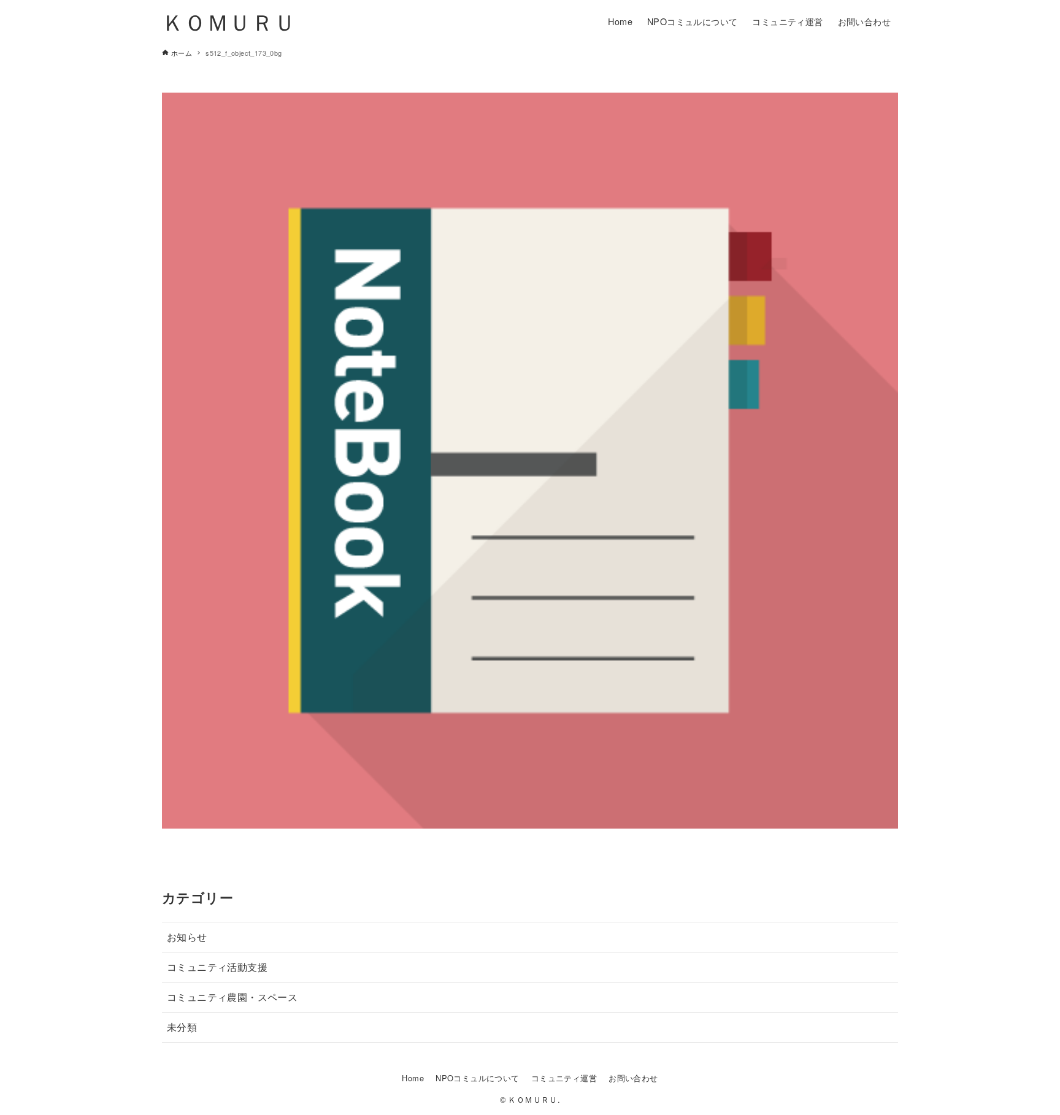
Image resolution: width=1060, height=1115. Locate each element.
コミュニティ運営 (564, 1078)
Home (413, 1078)
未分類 (182, 1027)
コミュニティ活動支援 (217, 967)
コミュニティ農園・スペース (232, 997)
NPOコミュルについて (477, 1078)
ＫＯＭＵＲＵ (229, 21)
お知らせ (187, 937)
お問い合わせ (633, 1078)
